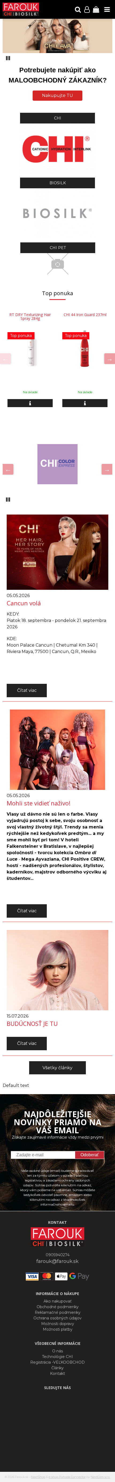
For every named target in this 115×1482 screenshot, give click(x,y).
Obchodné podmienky (58, 1306)
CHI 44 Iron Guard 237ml (85, 314)
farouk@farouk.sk (57, 1261)
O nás (57, 1351)
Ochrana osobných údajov (57, 1318)
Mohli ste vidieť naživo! (38, 803)
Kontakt (57, 1373)
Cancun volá (24, 603)
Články (57, 1367)
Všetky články (57, 1067)
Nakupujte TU (57, 95)
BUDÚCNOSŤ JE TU (32, 1023)
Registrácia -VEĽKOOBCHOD (57, 1362)
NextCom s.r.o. (100, 1477)
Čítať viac (27, 690)
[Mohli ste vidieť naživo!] (57, 749)
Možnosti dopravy (57, 1323)
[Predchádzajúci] (5, 358)
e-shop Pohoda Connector (67, 1477)
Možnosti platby (57, 1329)
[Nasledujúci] (109, 358)
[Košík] (96, 9)
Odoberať (89, 1155)
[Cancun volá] (57, 551)
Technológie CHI (57, 1356)
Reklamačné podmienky (57, 1312)
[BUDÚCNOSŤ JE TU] (57, 969)
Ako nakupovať (58, 1301)
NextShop (38, 1477)
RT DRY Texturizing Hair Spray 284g (30, 316)
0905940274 (58, 1254)
